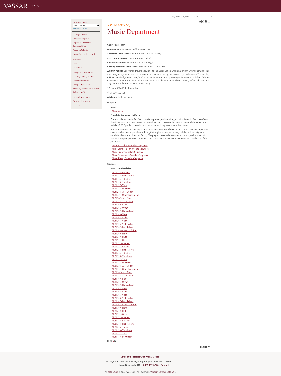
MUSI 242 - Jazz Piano (122, 198)
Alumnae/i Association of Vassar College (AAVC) (86, 90)
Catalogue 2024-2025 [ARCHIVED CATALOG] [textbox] (184, 17)
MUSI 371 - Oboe (119, 314)
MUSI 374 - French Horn (123, 324)
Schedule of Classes (81, 97)
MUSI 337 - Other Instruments (126, 269)
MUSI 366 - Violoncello (122, 298)
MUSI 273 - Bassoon (121, 246)
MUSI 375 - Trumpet (121, 327)
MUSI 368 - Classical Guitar (124, 304)
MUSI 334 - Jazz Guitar (122, 266)
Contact (165, 365)
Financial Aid (78, 67)
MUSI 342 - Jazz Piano (122, 272)
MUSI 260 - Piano (120, 204)
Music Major (117, 111)
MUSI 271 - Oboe (119, 240)
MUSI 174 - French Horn (123, 175)
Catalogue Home (80, 34)
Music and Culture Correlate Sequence (130, 145)
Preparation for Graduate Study (85, 54)
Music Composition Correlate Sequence (130, 148)
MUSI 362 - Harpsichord (123, 285)
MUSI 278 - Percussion (122, 262)
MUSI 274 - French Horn (123, 249)
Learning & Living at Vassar (84, 76)
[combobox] (191, 16)
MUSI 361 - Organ (120, 282)
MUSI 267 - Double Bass (122, 227)
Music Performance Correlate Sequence (130, 155)
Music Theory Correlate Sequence (127, 158)
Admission (77, 59)
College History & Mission (83, 72)
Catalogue (40, 6)
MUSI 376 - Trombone (122, 330)
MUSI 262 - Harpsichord (123, 211)
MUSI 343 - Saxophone (122, 275)
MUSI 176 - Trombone (122, 182)
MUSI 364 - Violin (120, 291)
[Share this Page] (203, 21)
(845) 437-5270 (150, 365)
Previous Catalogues (81, 101)
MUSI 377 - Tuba (119, 333)
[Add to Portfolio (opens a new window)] (200, 21)
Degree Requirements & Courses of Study (83, 44)
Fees (75, 63)
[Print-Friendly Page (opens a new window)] (206, 21)
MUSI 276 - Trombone (122, 256)
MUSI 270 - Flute (119, 237)
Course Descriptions (81, 38)
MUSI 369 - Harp (119, 307)
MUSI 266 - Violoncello (122, 224)
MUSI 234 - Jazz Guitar (122, 191)
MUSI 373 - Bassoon (121, 320)
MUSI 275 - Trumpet (121, 253)
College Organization (81, 84)
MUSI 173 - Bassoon (121, 172)
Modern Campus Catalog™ (163, 372)
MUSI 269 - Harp (119, 233)
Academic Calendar (80, 50)
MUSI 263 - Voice (119, 214)
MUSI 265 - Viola (119, 220)
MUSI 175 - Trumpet (121, 179)
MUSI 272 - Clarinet (121, 243)
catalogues (113, 372)
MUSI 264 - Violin (120, 217)
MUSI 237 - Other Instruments (126, 195)
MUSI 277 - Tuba (119, 259)
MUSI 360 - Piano (120, 278)
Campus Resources (81, 80)
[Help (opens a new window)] (209, 21)
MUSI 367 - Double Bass (122, 301)
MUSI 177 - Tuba (119, 185)
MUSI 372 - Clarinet (121, 317)
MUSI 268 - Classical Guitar (124, 230)
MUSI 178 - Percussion (122, 188)
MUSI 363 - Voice (119, 288)
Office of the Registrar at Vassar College (141, 357)
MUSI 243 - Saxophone (122, 201)
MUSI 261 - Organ (120, 207)
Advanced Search (80, 28)
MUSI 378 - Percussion (122, 336)
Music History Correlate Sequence (127, 152)
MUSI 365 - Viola (119, 294)
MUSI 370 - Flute (119, 311)
